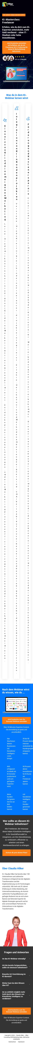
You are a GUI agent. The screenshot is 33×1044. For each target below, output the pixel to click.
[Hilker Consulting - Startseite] (8, 4)
